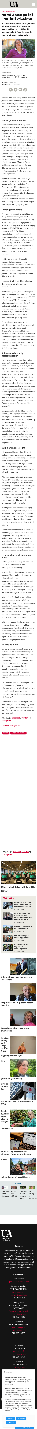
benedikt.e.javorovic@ (18, 1311)
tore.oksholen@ (18, 1292)
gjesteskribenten (18, 733)
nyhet (5, 733)
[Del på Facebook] (11, 90)
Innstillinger (11, 1422)
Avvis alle (10, 1418)
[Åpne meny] (33, 4)
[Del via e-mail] (20, 90)
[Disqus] (18, 769)
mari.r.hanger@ (18, 1327)
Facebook (16, 717)
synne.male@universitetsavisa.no (18, 1352)
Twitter (24, 717)
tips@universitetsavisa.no (18, 1281)
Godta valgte (21, 1418)
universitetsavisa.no (18, 1294)
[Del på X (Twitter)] (15, 90)
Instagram (6, 720)
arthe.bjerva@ (19, 1367)
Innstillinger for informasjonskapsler (24, 1427)
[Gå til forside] (18, 4)
